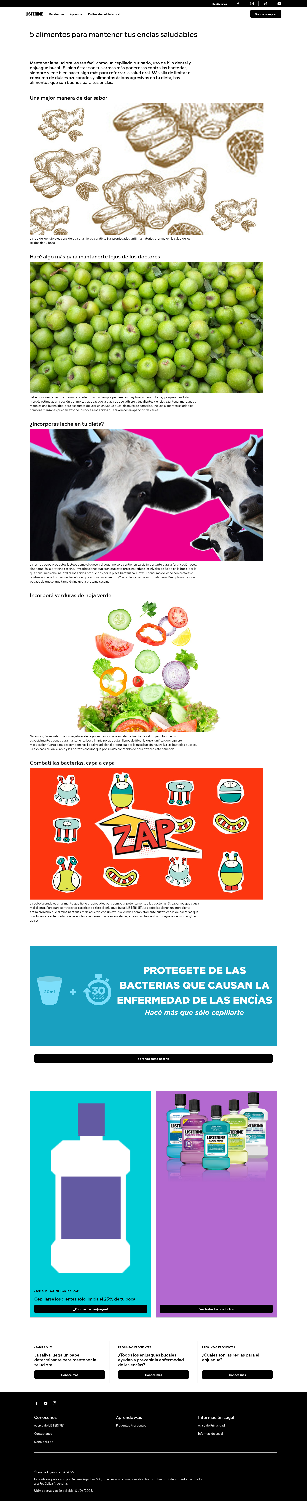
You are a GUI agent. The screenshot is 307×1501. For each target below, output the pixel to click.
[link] (219, 3)
